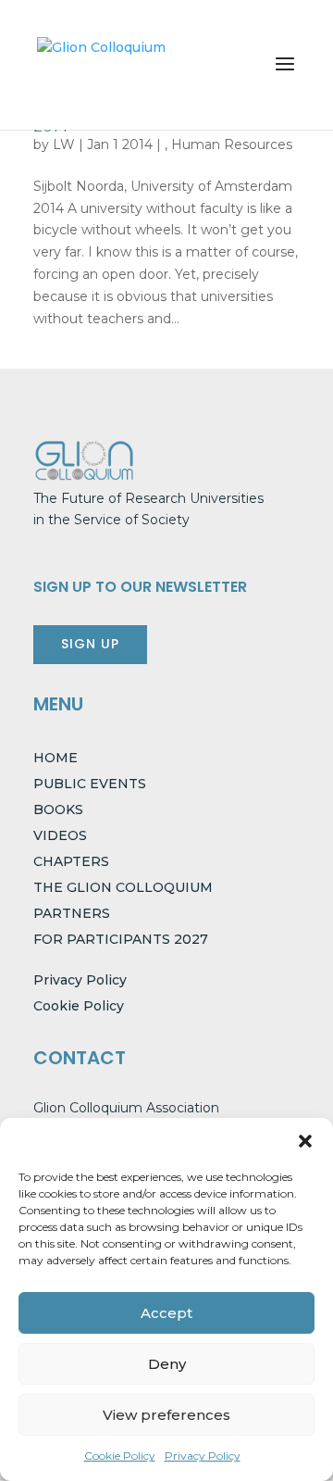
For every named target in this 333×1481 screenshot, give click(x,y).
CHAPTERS (71, 861)
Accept (166, 1313)
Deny (167, 1364)
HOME (55, 757)
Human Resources (231, 144)
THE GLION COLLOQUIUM (123, 887)
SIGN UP (90, 643)
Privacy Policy (202, 1455)
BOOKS (58, 809)
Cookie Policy (119, 1455)
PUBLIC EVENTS (89, 783)
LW (64, 144)
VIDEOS (60, 835)
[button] (305, 1141)
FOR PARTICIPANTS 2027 (120, 939)
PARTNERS (71, 913)
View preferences (166, 1415)
